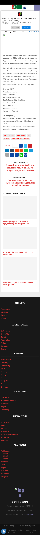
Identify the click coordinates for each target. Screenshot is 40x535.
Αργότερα (15, 27)
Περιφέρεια (5, 309)
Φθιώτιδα (4, 312)
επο (5, 135)
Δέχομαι (26, 27)
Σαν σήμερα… (5, 431)
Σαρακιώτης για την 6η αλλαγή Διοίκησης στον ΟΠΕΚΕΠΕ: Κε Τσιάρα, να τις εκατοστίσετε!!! (20, 167)
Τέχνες (3, 407)
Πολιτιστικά (5, 397)
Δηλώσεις (4, 346)
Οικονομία (5, 372)
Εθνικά (5, 456)
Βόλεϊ (3, 465)
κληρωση (6, 138)
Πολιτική (4, 363)
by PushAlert (35, 31)
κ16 (29, 135)
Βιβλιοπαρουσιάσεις (8, 400)
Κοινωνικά (5, 422)
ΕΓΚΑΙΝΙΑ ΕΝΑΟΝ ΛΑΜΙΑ (9, 434)
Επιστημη (4, 387)
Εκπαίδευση (5, 366)
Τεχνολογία (5, 437)
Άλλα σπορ (5, 474)
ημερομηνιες (21, 135)
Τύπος (3, 384)
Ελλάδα (4, 315)
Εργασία (4, 378)
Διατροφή (4, 440)
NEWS (31, 533)
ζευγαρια (11, 135)
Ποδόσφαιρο (5, 451)
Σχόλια (3, 349)
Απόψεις (4, 343)
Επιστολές (5, 334)
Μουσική (4, 425)
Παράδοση (5, 410)
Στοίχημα (4, 477)
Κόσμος (4, 318)
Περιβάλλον (5, 381)
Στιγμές (4, 337)
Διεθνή (5, 459)
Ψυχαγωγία (5, 403)
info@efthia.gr (29, 514)
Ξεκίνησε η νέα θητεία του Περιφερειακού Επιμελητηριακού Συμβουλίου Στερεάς (20, 183)
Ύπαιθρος (4, 375)
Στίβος (3, 468)
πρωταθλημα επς (17, 138)
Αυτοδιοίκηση (6, 360)
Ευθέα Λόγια (5, 331)
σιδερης (26, 138)
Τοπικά (5, 453)
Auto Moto (4, 471)
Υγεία (3, 369)
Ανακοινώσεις (6, 340)
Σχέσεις (4, 428)
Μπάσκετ (4, 462)
